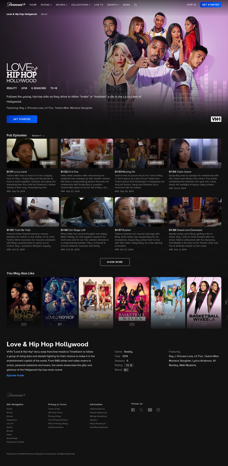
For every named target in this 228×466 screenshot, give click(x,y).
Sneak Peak (12, 438)
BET (126, 370)
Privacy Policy (54, 416)
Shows (10, 413)
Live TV (98, 5)
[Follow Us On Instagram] (158, 410)
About (44, 14)
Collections (12, 420)
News (126, 5)
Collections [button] (80, 5)
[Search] (135, 4)
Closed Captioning (98, 413)
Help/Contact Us (97, 409)
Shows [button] (45, 5)
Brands (10, 431)
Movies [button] (61, 5)
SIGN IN (191, 5)
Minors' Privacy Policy (58, 424)
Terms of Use (54, 409)
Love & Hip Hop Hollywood (22, 14)
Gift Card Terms (55, 413)
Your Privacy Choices (58, 420)
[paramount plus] (16, 4)
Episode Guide (15, 375)
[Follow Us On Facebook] (133, 410)
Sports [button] (112, 5)
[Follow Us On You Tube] (150, 410)
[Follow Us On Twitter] (141, 410)
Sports (10, 427)
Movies (10, 416)
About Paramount (98, 424)
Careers (93, 420)
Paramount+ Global (15, 442)
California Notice (55, 427)
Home (33, 5)
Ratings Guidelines (98, 416)
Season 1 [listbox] (36, 136)
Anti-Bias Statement (99, 427)
